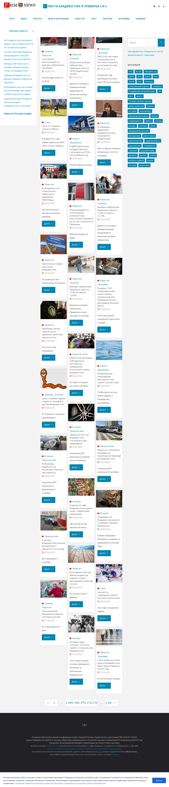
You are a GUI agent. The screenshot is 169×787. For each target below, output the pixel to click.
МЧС (140, 81)
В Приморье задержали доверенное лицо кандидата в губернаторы (106, 133)
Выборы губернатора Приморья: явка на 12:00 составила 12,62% (80, 291)
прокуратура (134, 136)
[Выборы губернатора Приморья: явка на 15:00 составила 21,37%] (109, 184)
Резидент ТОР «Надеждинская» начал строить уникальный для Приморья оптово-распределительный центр (108, 297)
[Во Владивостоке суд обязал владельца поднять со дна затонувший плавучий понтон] (81, 554)
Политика (74, 59)
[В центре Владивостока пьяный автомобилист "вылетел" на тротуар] (53, 521)
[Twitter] (154, 6)
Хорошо (159, 780)
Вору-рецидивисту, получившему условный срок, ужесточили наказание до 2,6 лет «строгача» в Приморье (81, 217)
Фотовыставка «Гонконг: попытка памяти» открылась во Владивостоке (81, 646)
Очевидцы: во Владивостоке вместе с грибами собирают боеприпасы (108, 521)
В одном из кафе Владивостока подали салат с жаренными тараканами (81, 509)
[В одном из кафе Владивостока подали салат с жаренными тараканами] (81, 487)
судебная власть (153, 141)
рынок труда (149, 136)
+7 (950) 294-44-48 (52, 746)
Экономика (103, 53)
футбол (143, 155)
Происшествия (77, 431)
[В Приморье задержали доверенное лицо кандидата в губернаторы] (109, 108)
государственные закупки (140, 101)
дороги (150, 106)
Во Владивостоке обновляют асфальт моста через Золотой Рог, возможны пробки (18, 44)
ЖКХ (156, 76)
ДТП (139, 76)
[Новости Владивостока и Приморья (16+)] (22, 6)
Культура (76, 638)
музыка (155, 116)
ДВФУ (131, 76)
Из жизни (49, 51)
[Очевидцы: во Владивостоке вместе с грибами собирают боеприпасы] (109, 498)
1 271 (87, 702)
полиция (143, 126)
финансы (132, 155)
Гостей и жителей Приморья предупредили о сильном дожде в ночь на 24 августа (18, 55)
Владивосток (150, 71)
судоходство (134, 145)
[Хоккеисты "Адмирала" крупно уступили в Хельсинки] (109, 573)
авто (131, 96)
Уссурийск (157, 86)
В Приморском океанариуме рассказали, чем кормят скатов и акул (108, 378)
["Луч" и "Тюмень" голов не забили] (53, 108)
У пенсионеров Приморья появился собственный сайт (52, 614)
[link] (33, 31)
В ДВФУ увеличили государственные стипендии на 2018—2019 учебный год (80, 150)
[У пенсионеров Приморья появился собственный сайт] (53, 589)
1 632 (108, 702)
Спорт (47, 122)
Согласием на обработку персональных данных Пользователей (80, 783)
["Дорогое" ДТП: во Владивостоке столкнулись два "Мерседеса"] (81, 412)
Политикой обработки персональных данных (34, 783)
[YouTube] (163, 6)
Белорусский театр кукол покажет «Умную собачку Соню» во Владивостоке (16, 67)
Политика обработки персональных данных (65, 749)
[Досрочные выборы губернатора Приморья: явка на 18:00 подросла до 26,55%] (81, 38)
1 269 (75, 702)
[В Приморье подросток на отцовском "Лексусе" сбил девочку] (53, 443)
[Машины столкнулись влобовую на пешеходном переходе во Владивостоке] (109, 430)
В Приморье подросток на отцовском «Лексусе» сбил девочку (52, 468)
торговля (133, 150)
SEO (130, 71)
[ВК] (159, 6)
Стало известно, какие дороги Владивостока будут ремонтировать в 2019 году (108, 664)
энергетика (144, 165)
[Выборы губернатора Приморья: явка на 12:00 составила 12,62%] (81, 264)
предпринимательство (139, 131)
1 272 (94, 702)
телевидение (149, 145)
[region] (84, 779)
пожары (132, 126)
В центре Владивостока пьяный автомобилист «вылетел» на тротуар (53, 544)
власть (139, 96)
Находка (149, 81)
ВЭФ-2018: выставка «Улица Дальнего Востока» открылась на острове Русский (107, 61)
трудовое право (148, 150)
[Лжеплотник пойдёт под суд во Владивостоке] (53, 244)
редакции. (115, 754)
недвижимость (135, 121)
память (148, 121)
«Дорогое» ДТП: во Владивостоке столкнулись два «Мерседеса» (79, 439)
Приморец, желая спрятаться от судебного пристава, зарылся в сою (52, 333)
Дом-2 (147, 76)
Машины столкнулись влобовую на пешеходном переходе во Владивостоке (109, 454)
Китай (131, 81)
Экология (76, 569)
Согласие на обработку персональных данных (102, 749)
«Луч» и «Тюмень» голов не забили (51, 127)
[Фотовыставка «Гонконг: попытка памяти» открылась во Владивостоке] (81, 624)
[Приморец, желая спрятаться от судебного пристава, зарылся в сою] (53, 310)
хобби (153, 155)
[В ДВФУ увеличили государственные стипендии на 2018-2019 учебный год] (81, 124)
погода (158, 121)
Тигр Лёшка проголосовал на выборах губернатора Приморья (53, 63)
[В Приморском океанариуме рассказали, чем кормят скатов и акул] (109, 350)
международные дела (138, 116)
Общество (47, 55)
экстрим (132, 165)
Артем (138, 71)
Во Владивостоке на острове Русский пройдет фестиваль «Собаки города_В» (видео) (18, 91)
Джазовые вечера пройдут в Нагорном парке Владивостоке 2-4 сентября (18, 102)
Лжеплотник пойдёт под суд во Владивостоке (52, 266)
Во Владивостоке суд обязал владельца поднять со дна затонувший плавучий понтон (81, 578)
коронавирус (145, 111)
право (153, 126)
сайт (100, 752)
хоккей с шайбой (136, 160)
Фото (85, 354)
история (132, 111)
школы (150, 160)
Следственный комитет (139, 86)
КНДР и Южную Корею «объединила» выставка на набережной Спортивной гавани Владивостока (81, 365)
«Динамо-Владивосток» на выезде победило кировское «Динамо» (18, 79)
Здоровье (49, 395)
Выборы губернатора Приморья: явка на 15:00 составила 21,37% (108, 211)
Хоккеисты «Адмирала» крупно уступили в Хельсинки (108, 595)
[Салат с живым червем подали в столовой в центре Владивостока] (53, 379)
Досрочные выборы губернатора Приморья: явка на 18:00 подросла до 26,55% (80, 68)
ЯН (159, 91)
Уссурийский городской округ (142, 91)
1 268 (69, 702)
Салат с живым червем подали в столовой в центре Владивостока (53, 401)
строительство (135, 141)
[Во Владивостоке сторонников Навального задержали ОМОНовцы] (53, 171)
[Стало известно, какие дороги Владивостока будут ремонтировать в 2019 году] (109, 638)
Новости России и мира (18, 113)
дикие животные (136, 106)
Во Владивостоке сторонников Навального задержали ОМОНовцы (50, 194)
